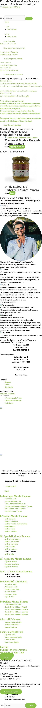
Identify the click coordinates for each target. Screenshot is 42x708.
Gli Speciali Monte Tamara (15, 536)
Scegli (12, 193)
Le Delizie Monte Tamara (14, 601)
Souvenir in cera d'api (12, 652)
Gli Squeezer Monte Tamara (15, 559)
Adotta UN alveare (10, 619)
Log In (7, 27)
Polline (4, 647)
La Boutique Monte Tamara (15, 496)
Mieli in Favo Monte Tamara (16, 571)
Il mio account (12, 29)
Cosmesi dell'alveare (11, 632)
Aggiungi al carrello (17, 147)
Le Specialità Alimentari (13, 581)
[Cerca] (29, 18)
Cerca (2, 18)
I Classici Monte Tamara (13, 516)
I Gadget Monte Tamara (13, 650)
